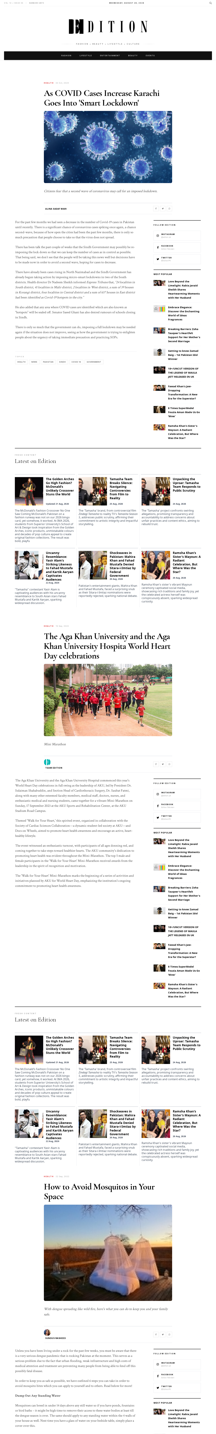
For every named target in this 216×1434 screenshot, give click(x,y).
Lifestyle (86, 56)
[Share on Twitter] (162, 208)
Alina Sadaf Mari (56, 209)
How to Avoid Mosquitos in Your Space (99, 1191)
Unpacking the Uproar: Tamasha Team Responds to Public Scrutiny (186, 484)
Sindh (62, 362)
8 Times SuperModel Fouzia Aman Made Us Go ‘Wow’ (184, 412)
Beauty (133, 56)
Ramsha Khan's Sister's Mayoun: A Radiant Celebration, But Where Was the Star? (187, 562)
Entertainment (110, 56)
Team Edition (53, 768)
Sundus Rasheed (55, 1338)
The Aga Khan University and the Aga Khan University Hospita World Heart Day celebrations (107, 646)
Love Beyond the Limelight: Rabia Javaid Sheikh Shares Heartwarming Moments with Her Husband (184, 289)
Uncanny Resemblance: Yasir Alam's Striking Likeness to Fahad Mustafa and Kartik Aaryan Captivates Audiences (59, 566)
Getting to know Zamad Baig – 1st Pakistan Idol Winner (183, 355)
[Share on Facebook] (156, 208)
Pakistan (48, 362)
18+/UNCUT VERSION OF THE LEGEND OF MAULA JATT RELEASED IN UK (183, 372)
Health (21, 362)
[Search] (210, 3)
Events (150, 56)
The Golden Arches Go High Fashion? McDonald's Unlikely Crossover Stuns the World (60, 486)
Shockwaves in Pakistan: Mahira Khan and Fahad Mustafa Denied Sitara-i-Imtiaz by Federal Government (123, 564)
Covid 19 (76, 362)
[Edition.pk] (108, 26)
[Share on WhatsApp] (169, 208)
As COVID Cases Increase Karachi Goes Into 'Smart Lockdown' (101, 98)
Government (94, 362)
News (34, 362)
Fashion (66, 56)
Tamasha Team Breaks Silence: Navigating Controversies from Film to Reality (121, 488)
